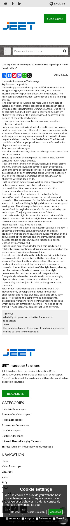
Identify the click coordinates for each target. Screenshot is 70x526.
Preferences (45, 518)
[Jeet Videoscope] (19, 26)
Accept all (55, 512)
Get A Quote (55, 18)
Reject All (16, 512)
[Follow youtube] (5, 3)
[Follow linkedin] (19, 3)
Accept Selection (36, 512)
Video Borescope (11, 466)
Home (5, 460)
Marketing (61, 518)
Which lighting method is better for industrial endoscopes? (28, 319)
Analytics (29, 518)
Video (5, 477)
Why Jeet (7, 471)
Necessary (14, 518)
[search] (64, 51)
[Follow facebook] (12, 3)
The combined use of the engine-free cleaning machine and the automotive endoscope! (33, 329)
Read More (15, 393)
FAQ (4, 482)
